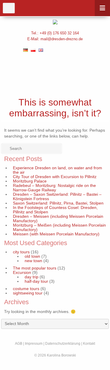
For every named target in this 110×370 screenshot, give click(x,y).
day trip (31, 277)
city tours (21, 252)
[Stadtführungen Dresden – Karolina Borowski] (55, 22)
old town (32, 256)
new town (33, 261)
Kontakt (89, 343)
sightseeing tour (28, 293)
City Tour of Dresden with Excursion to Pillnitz (55, 177)
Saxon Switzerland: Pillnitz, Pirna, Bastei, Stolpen (58, 203)
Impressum (34, 343)
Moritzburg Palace (30, 181)
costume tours (26, 289)
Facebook (57, 50)
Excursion (22, 272)
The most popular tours (34, 268)
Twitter (69, 50)
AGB (18, 343)
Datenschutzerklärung (62, 343)
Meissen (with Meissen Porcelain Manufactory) (56, 234)
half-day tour (36, 281)
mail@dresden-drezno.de (61, 39)
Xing (82, 50)
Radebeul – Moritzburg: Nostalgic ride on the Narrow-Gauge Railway (54, 187)
